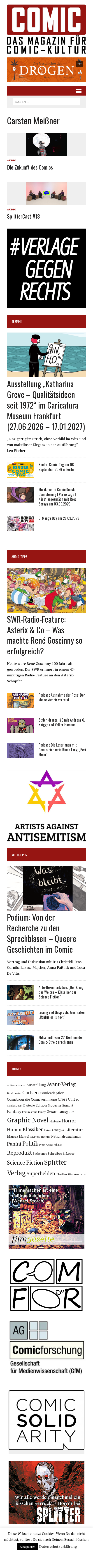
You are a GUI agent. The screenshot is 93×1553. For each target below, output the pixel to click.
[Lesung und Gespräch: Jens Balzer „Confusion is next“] (20, 1022)
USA (70, 1174)
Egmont (67, 1105)
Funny (42, 1112)
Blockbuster (14, 1093)
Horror (69, 1120)
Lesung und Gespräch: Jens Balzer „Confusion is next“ (62, 1015)
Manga (12, 1136)
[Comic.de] (46, 29)
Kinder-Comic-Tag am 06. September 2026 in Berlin (56, 467)
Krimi (47, 1130)
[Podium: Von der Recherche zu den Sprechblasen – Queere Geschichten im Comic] (46, 907)
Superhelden (41, 1173)
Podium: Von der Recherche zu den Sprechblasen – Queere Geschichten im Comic (41, 933)
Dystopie (29, 1105)
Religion (58, 1144)
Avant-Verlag (61, 1084)
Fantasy (14, 1111)
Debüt (19, 1105)
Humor (14, 1129)
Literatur (74, 1129)
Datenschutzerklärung (58, 1546)
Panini (14, 1143)
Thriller (61, 1174)
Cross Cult (66, 1099)
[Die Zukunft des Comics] (46, 152)
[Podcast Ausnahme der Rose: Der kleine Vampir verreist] (20, 705)
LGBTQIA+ (58, 1130)
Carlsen (30, 1092)
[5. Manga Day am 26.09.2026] (20, 528)
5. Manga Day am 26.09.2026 (59, 518)
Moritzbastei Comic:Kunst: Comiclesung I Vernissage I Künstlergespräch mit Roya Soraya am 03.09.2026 (58, 496)
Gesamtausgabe (60, 1111)
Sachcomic (40, 1154)
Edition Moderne (48, 1105)
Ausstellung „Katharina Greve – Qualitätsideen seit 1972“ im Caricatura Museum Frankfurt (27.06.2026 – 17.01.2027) (46, 404)
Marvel (24, 1136)
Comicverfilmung (44, 1099)
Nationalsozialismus (66, 1136)
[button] (46, 69)
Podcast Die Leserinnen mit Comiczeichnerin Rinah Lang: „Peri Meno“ (62, 749)
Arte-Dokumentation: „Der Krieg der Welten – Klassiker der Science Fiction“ (61, 992)
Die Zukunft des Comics (30, 167)
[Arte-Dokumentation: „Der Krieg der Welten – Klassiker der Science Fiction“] (20, 997)
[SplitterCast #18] (46, 201)
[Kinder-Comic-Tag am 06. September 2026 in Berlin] (20, 474)
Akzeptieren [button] (27, 1547)
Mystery (35, 1136)
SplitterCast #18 (23, 216)
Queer (49, 1144)
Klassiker (33, 1129)
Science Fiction (25, 1162)
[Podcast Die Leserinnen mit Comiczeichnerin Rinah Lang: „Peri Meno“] (20, 754)
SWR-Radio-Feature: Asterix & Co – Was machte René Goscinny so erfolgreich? (44, 635)
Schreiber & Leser (61, 1153)
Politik (30, 1143)
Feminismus (29, 1112)
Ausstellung (36, 1084)
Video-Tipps (19, 854)
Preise (42, 1144)
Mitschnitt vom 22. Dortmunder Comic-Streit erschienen (61, 1040)
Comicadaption (52, 1092)
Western (80, 1174)
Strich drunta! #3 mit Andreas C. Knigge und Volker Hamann (62, 722)
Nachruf (45, 1136)
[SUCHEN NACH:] (46, 101)
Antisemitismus (16, 1085)
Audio (11, 160)
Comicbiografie (18, 1099)
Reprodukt (19, 1152)
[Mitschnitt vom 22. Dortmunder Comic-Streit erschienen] (20, 1047)
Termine (17, 321)
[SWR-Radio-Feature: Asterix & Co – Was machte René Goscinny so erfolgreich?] (46, 609)
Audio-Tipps (19, 556)
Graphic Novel (28, 1120)
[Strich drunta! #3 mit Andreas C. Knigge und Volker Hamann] (20, 729)
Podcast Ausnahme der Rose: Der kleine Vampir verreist (62, 697)
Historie (55, 1121)
